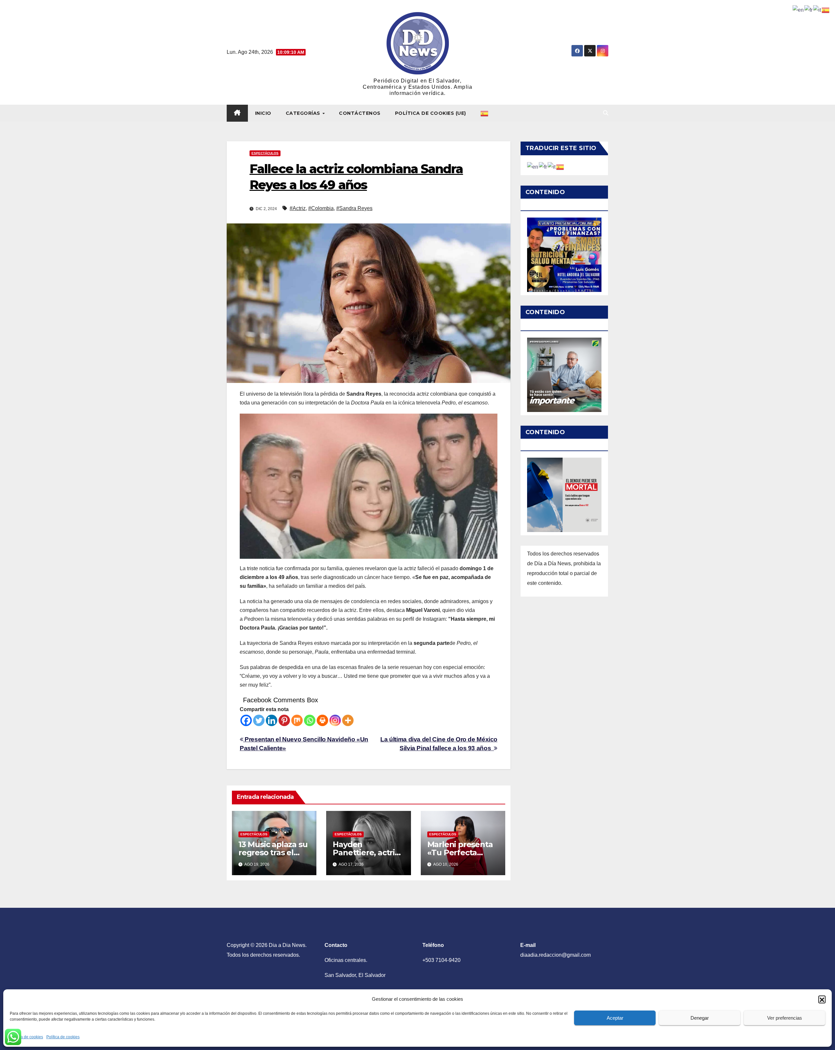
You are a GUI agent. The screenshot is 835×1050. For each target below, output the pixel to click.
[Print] (322, 720)
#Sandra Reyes (354, 208)
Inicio (263, 113)
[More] (348, 720)
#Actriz (298, 208)
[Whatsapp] (309, 720)
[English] (533, 166)
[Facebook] (246, 720)
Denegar (700, 1018)
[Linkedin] (271, 720)
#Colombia (321, 208)
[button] (822, 999)
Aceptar (615, 1018)
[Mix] (297, 720)
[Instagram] (335, 720)
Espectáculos (265, 153)
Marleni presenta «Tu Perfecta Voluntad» (460, 852)
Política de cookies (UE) (430, 113)
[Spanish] (484, 113)
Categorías (304, 113)
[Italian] (552, 166)
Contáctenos (360, 113)
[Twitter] (259, 720)
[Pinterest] (284, 720)
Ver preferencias (784, 1018)
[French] (543, 166)
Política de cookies (26, 1037)
